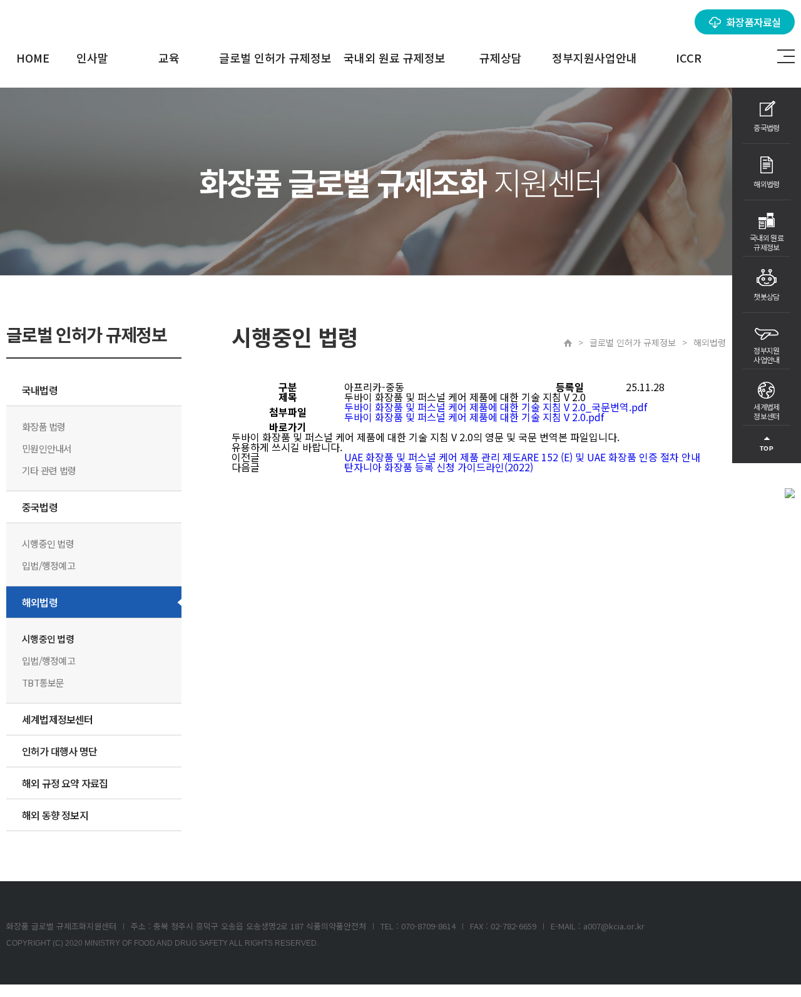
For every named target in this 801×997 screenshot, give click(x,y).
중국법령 (40, 506)
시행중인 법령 (48, 543)
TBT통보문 (43, 682)
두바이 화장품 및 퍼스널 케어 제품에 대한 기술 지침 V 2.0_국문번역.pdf (495, 406)
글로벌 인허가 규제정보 (275, 57)
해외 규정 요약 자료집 (65, 782)
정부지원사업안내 (594, 57)
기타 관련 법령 (49, 470)
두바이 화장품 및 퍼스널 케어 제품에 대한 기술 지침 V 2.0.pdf (474, 416)
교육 (169, 57)
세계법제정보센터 (57, 719)
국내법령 (40, 389)
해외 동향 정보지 (55, 814)
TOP (767, 448)
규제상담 (500, 57)
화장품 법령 (44, 426)
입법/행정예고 (48, 565)
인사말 (92, 57)
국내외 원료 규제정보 (395, 57)
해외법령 (40, 602)
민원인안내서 (47, 448)
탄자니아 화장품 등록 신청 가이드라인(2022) (438, 466)
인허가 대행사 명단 (59, 751)
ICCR (689, 57)
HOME (32, 57)
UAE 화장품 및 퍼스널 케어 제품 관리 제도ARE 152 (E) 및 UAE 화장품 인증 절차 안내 (522, 456)
